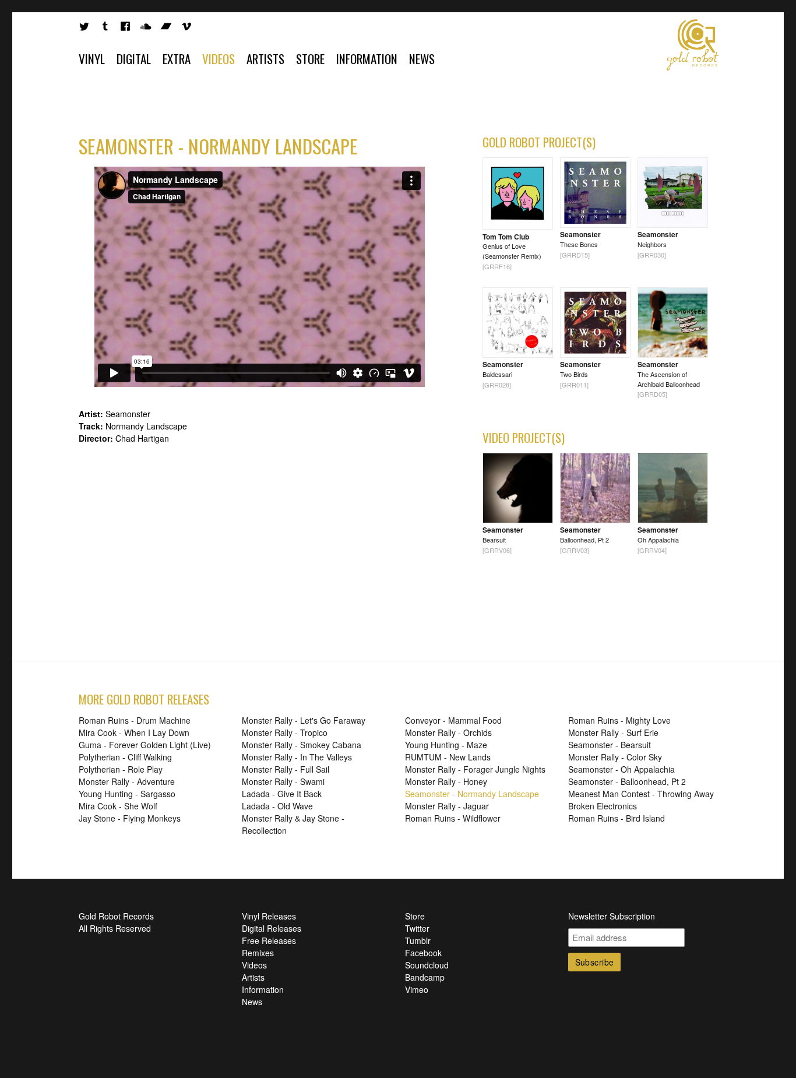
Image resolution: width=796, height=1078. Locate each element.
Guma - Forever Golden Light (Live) (145, 745)
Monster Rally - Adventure (127, 781)
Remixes (258, 953)
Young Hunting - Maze (446, 745)
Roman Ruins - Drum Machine (135, 720)
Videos (218, 59)
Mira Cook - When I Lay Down (134, 732)
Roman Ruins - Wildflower (453, 818)
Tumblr (418, 940)
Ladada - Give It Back (282, 793)
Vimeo (416, 989)
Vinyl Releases (269, 916)
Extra (177, 59)
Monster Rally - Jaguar (447, 806)
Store (310, 59)
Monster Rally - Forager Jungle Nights (475, 769)
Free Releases (269, 940)
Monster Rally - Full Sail (285, 769)
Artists (265, 59)
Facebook (423, 953)
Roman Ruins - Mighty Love (619, 720)
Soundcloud (427, 965)
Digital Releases (271, 928)
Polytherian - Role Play (121, 769)
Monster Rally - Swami (283, 781)
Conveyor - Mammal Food (453, 720)
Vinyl (92, 59)
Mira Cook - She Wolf (118, 806)
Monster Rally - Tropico (284, 732)
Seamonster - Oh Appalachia (621, 769)
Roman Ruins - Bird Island (616, 818)
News (422, 59)
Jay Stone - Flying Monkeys (130, 818)
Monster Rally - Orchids (448, 732)
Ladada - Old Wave (277, 806)
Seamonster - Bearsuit (609, 745)
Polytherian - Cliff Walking (125, 757)
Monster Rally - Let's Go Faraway (303, 720)
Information (366, 59)
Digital (134, 59)
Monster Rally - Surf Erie (613, 732)
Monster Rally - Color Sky (615, 757)
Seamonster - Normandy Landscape (472, 793)
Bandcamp (425, 977)
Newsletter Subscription (611, 916)
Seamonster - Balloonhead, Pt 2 (627, 781)
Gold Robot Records (693, 45)
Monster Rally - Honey (446, 781)
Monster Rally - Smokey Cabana (301, 745)
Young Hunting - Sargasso (127, 793)
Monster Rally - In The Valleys (297, 757)
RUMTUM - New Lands (448, 757)
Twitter (417, 928)
